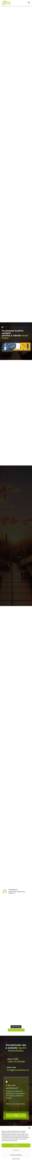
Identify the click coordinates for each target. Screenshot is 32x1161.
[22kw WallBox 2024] (16, 951)
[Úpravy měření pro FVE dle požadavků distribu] (16, 903)
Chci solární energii (7, 47)
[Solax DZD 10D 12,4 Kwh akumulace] (16, 1016)
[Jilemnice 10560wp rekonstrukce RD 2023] (16, 1000)
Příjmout (16, 1145)
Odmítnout (16, 1150)
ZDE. (15, 519)
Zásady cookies (16, 1158)
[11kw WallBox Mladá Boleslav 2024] (16, 919)
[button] (29, 1128)
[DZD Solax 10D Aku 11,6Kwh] (16, 984)
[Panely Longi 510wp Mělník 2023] (16, 968)
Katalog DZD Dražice (22, 47)
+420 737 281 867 (16, 1061)
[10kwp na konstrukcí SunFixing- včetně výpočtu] (16, 935)
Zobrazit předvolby (16, 1155)
